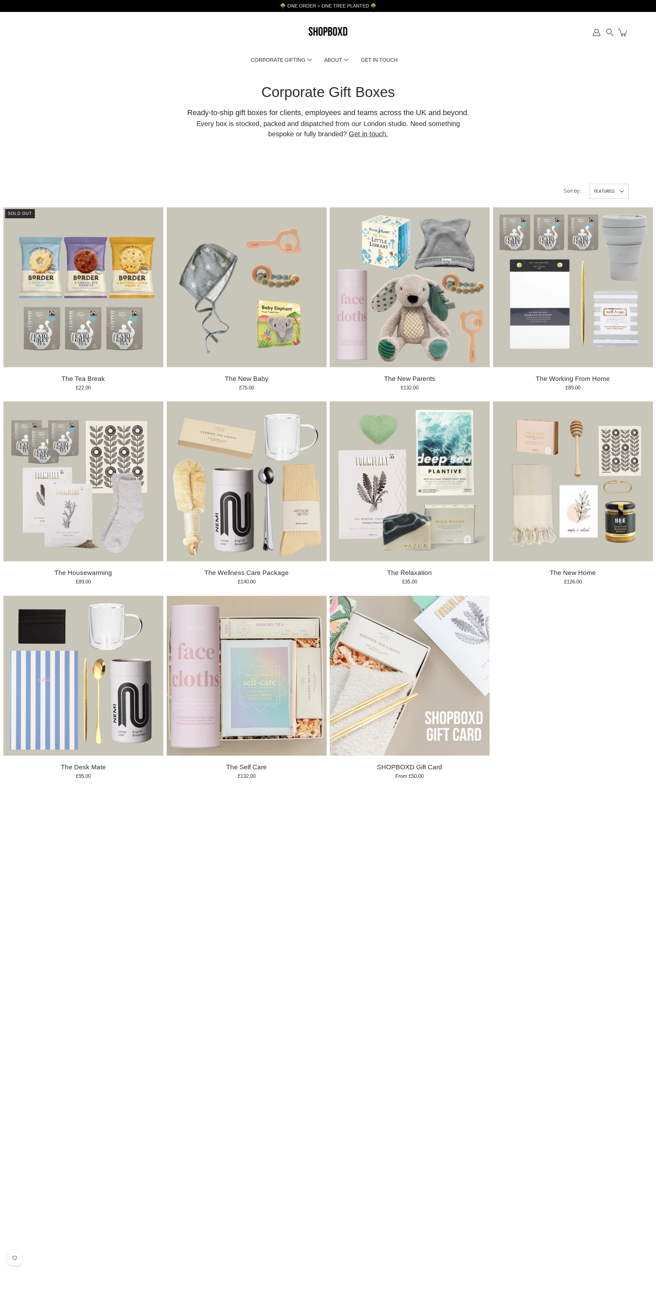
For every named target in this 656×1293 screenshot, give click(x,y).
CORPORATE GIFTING (278, 60)
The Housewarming (83, 572)
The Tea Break (83, 378)
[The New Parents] (410, 287)
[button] (610, 32)
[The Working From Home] (573, 287)
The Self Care (246, 766)
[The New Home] (573, 481)
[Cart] (623, 32)
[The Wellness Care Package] (247, 481)
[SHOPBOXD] (328, 32)
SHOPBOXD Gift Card (409, 766)
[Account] (596, 32)
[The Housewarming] (83, 481)
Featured (604, 191)
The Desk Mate (83, 766)
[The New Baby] (247, 287)
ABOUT (333, 60)
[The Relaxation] (410, 481)
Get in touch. (368, 134)
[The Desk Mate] (83, 676)
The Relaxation (409, 572)
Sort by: (572, 191)
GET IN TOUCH (379, 60)
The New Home (573, 572)
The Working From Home (573, 378)
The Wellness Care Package (246, 572)
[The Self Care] (247, 676)
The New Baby (246, 378)
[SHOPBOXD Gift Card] (410, 676)
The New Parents (409, 378)
